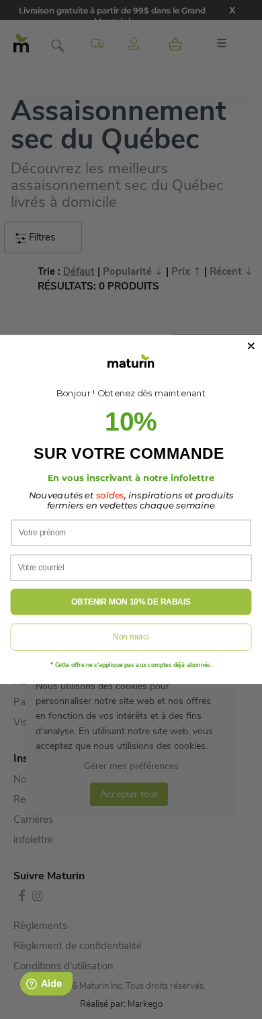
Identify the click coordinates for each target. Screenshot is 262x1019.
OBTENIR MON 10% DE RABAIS (130, 602)
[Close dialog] (251, 346)
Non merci (130, 637)
